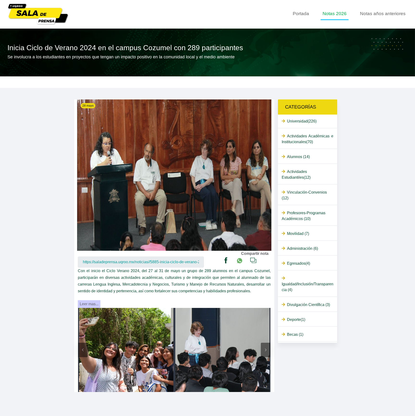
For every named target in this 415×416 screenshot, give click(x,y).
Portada (301, 13)
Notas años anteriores (383, 13)
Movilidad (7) (298, 234)
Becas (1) (295, 334)
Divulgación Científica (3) (308, 305)
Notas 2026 (335, 13)
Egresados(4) (298, 263)
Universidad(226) (302, 121)
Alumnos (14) (298, 157)
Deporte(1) (296, 320)
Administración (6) (302, 248)
